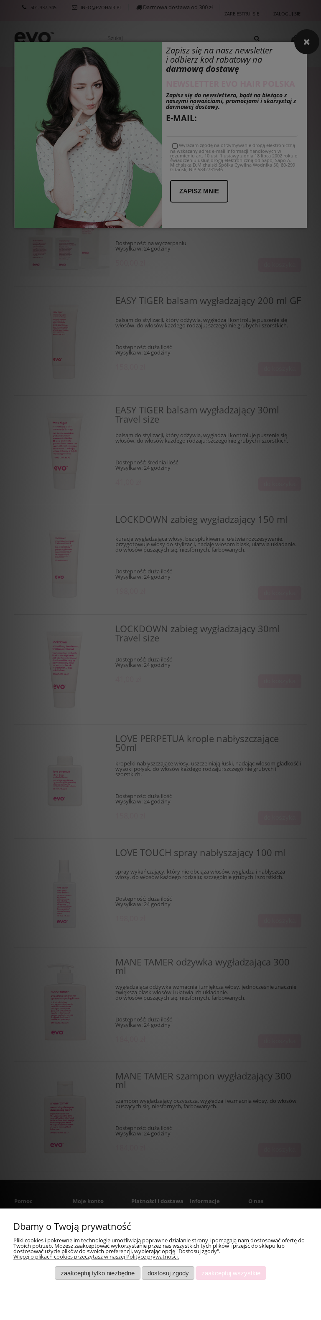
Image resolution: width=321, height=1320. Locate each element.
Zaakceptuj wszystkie (230, 1273)
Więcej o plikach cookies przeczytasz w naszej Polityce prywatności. (96, 1256)
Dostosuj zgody (168, 1273)
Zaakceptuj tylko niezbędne (98, 1273)
